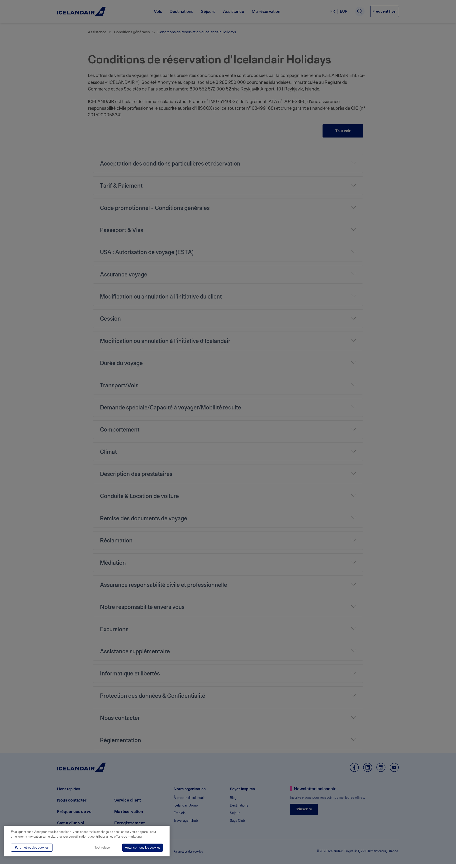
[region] (87, 841)
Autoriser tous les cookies (142, 847)
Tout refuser (103, 847)
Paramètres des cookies (31, 847)
